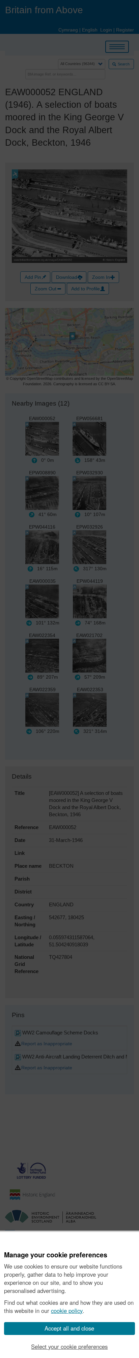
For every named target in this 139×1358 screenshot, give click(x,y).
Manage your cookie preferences (55, 1255)
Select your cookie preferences (69, 1346)
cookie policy (67, 1310)
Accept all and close (69, 1328)
